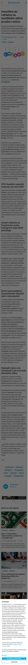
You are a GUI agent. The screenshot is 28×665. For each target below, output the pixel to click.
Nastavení (4, 655)
